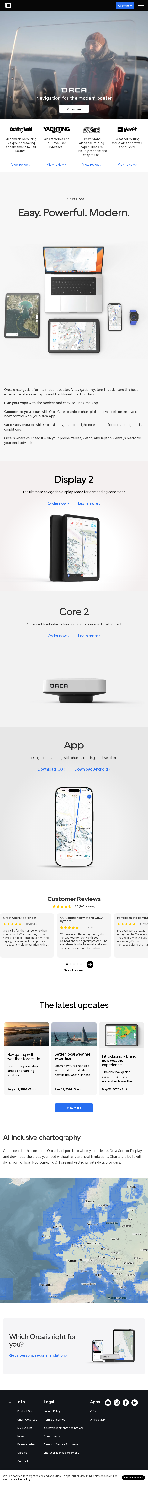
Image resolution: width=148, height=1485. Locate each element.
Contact (22, 1461)
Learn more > (89, 503)
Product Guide (26, 1411)
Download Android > (92, 769)
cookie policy (21, 1479)
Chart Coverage (27, 1419)
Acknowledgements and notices (64, 1427)
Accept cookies (133, 1477)
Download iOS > (51, 769)
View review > (20, 164)
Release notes (26, 1444)
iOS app (95, 1411)
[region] (74, 1240)
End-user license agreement (61, 1452)
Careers (22, 1452)
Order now (125, 5)
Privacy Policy (52, 1411)
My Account (24, 1427)
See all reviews (74, 970)
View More (74, 1107)
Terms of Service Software (61, 1444)
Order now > (58, 503)
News (20, 1436)
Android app (97, 1419)
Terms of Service (54, 1419)
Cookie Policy (52, 1436)
